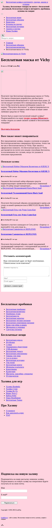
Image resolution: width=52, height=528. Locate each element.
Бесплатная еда (12, 316)
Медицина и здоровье (15, 327)
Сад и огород (11, 358)
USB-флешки (12, 349)
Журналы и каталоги (15, 367)
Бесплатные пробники (15, 309)
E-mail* (4, 495)
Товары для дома (13, 356)
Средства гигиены (14, 329)
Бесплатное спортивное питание (20, 323)
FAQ (8, 415)
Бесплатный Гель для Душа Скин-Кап (18, 215)
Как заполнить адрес (15, 413)
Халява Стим (11, 389)
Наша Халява (12, 31)
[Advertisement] (26, 444)
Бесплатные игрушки (15, 360)
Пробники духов (13, 314)
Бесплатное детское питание (18, 320)
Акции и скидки (13, 29)
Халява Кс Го (12, 391)
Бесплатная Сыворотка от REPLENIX (19, 234)
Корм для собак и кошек (16, 325)
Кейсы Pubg (11, 396)
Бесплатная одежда (14, 340)
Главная (9, 43)
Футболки (10, 342)
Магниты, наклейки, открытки (19, 374)
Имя (3, 488)
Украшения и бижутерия (16, 347)
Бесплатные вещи (13, 17)
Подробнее (45, 186)
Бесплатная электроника (16, 353)
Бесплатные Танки (14, 400)
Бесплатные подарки (15, 26)
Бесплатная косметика (15, 47)
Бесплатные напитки (15, 318)
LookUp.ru (4, 517)
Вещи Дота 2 (11, 393)
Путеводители (12, 376)
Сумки (9, 345)
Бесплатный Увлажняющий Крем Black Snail (22, 193)
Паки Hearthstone (13, 398)
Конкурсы (10, 22)
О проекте (10, 411)
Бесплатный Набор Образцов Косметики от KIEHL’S (25, 171)
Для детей (10, 362)
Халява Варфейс (13, 387)
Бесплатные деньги (14, 351)
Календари (10, 371)
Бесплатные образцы (15, 20)
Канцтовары (11, 369)
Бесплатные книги (14, 365)
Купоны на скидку (14, 24)
